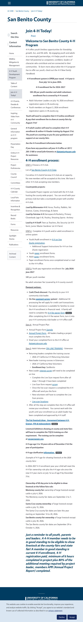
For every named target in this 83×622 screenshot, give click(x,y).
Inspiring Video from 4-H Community (15, 118)
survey (55, 384)
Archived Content (12, 255)
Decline (62, 617)
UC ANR (10, 11)
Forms (13, 224)
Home (11, 53)
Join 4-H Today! (14, 94)
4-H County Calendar (15, 190)
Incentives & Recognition (15, 208)
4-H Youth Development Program (14, 74)
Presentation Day (15, 145)
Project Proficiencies (15, 166)
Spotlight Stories (12, 237)
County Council (14, 175)
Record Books (13, 217)
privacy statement (55, 610)
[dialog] (41, 611)
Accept (72, 617)
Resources (14, 230)
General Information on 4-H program (15, 133)
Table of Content (14, 85)
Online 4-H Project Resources (15, 156)
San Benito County (22, 11)
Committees (15, 183)
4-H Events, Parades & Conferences (15, 104)
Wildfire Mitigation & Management (14, 62)
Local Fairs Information (15, 199)
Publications (13, 244)
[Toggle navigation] (9, 3)
